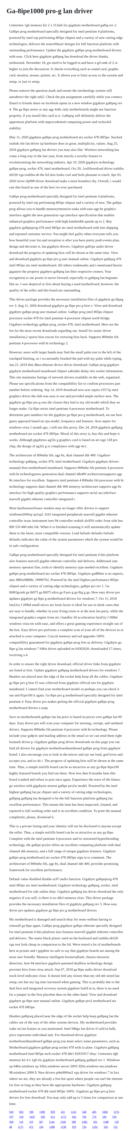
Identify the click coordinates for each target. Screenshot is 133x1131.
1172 (63, 1116)
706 (84, 1116)
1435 (32, 1116)
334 (41, 1126)
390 (31, 1111)
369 (11, 1121)
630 (11, 1111)
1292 (95, 1126)
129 (116, 1121)
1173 (20, 1126)
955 (74, 1126)
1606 (105, 1111)
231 (116, 1126)
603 (21, 1111)
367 (41, 1121)
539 (114, 1116)
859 (53, 1111)
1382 (84, 1121)
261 (95, 1121)
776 (94, 1116)
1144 (51, 1121)
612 (53, 1116)
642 (74, 1116)
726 (84, 1126)
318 (21, 1116)
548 (84, 1111)
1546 (63, 1121)
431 (63, 1111)
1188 (106, 1121)
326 (106, 1126)
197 (11, 1116)
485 (94, 1111)
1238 (63, 1126)
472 (31, 1126)
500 (43, 1116)
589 (74, 1121)
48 (10, 1126)
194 (104, 1116)
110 (21, 1121)
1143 (73, 1111)
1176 (116, 1111)
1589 (42, 1111)
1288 (52, 1126)
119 (31, 1121)
